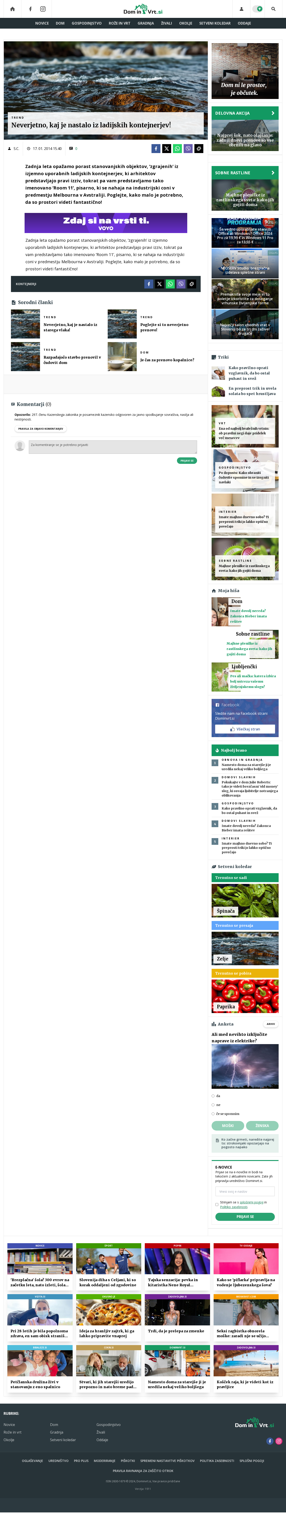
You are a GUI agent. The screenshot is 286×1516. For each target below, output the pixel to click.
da (218, 1096)
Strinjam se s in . (243, 1204)
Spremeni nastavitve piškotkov (167, 1461)
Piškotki (128, 1461)
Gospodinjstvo (87, 23)
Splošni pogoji (252, 1461)
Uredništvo (58, 1461)
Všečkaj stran (248, 729)
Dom (60, 23)
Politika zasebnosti (217, 1461)
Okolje (185, 23)
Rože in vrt (119, 23)
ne (218, 1105)
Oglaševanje (32, 1461)
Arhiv (271, 1024)
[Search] (273, 9)
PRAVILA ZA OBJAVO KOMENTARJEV (40, 428)
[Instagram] (43, 9)
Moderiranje (105, 1461)
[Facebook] (30, 9)
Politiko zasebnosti (233, 1207)
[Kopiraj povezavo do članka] (198, 148)
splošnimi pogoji (251, 1202)
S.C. (16, 148)
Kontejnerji (26, 284)
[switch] (257, 9)
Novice (42, 23)
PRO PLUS (81, 1461)
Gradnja (146, 23)
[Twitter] (166, 148)
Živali (166, 23)
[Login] (241, 9)
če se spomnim (227, 1114)
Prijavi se (187, 460)
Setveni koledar (215, 23)
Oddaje (244, 23)
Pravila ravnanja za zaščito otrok (143, 1471)
